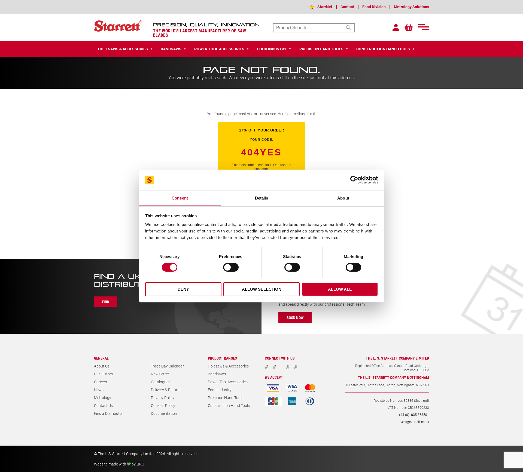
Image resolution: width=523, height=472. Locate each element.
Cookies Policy (163, 405)
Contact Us (103, 405)
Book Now (295, 317)
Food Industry (220, 389)
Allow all (340, 289)
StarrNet (324, 6)
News (99, 389)
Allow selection (261, 289)
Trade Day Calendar (167, 366)
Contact (347, 6)
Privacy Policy (162, 397)
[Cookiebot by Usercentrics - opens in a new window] (354, 180)
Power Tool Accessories (228, 381)
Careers (100, 381)
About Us (102, 366)
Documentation (164, 413)
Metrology (102, 397)
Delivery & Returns (166, 389)
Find (105, 301)
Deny (183, 289)
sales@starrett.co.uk (414, 421)
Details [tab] (261, 198)
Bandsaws (217, 373)
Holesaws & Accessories (228, 366)
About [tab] (343, 198)
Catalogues (160, 381)
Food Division (374, 6)
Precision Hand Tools (225, 397)
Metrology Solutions (411, 6)
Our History (103, 373)
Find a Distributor (108, 413)
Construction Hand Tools (229, 405)
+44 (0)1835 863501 (414, 414)
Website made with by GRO (119, 464)
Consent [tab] (180, 198)
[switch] (231, 267)
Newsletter (160, 373)
